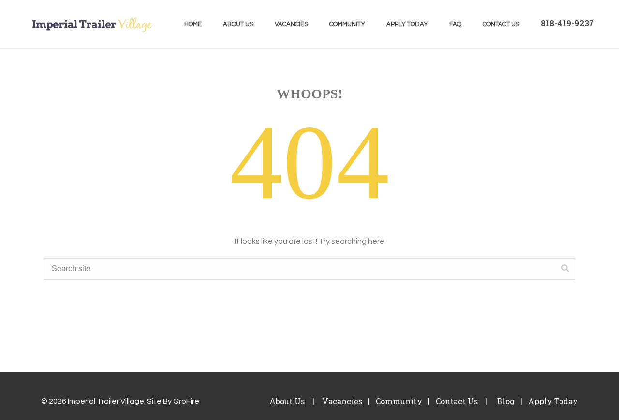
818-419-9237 (567, 23)
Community (347, 24)
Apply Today (407, 24)
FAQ (455, 24)
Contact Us (501, 24)
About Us (238, 24)
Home (193, 24)
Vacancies (291, 24)
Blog (505, 401)
